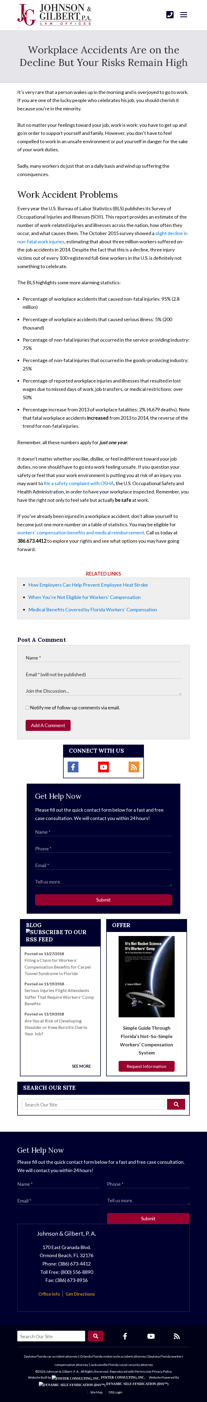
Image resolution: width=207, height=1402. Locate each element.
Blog (34, 925)
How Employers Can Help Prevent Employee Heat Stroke (88, 585)
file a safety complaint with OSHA (79, 483)
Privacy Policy (162, 1371)
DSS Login (115, 1392)
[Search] (176, 1104)
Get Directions (80, 1293)
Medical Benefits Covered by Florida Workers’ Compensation (92, 609)
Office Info (49, 1293)
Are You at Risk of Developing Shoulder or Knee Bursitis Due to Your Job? (56, 1027)
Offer (121, 925)
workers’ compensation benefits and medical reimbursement (80, 532)
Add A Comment (48, 725)
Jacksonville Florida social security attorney (121, 1365)
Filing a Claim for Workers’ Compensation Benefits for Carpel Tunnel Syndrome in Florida (58, 967)
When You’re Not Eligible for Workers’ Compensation (84, 597)
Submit (103, 900)
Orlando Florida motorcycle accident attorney (113, 1356)
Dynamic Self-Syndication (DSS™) (136, 1384)
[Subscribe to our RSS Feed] (60, 939)
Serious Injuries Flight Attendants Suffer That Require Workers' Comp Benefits (59, 997)
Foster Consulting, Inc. (122, 1377)
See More (81, 1066)
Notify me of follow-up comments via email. (74, 707)
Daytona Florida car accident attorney (51, 1356)
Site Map (96, 1392)
